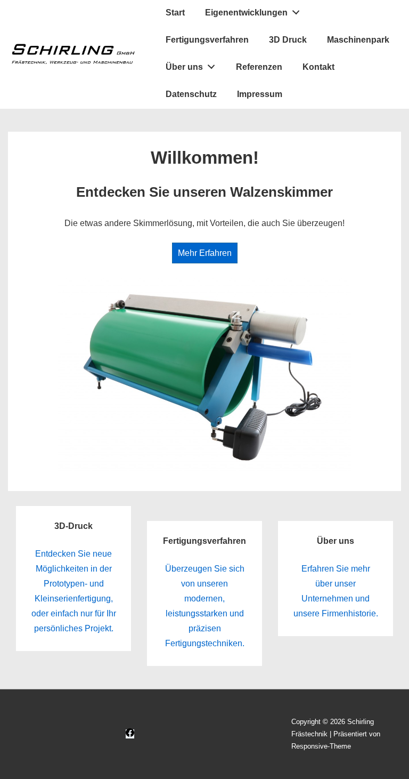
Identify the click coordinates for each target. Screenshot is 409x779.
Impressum (259, 94)
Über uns (184, 66)
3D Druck (288, 39)
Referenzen (259, 66)
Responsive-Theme (321, 746)
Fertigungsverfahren (207, 39)
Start (175, 12)
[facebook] (130, 733)
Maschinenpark (358, 39)
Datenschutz (191, 94)
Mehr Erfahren (205, 253)
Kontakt (318, 66)
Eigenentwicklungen (246, 12)
